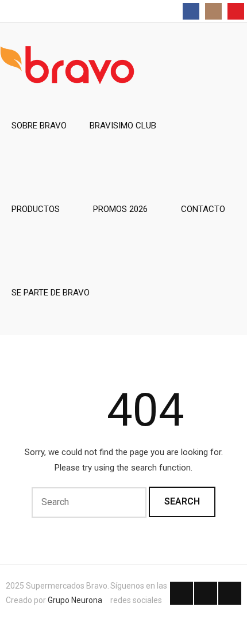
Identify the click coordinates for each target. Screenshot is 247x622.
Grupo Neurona (75, 600)
